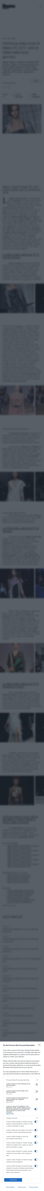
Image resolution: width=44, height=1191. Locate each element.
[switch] (36, 1084)
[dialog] (22, 1116)
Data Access (22, 1187)
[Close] (40, 1045)
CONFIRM (13, 1180)
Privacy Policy (33, 1187)
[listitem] (22, 1080)
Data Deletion (10, 1187)
